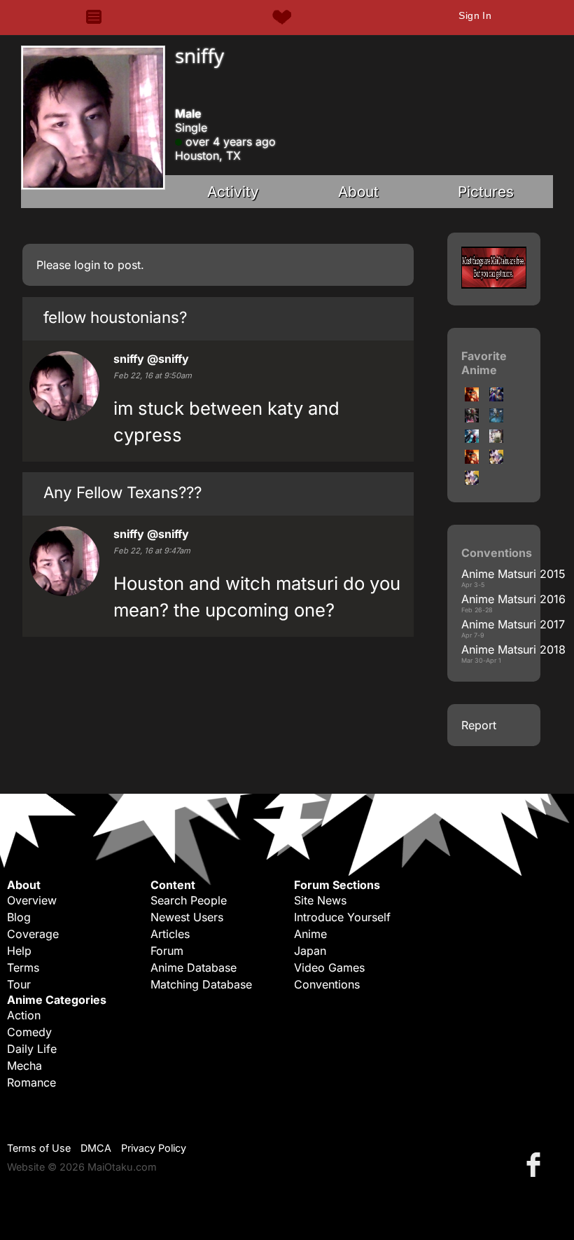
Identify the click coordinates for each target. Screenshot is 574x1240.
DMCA (95, 1148)
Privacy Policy (153, 1148)
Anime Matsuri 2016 (513, 599)
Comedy (29, 1032)
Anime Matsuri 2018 (513, 649)
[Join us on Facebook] (536, 1164)
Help (19, 951)
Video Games (329, 967)
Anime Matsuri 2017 (513, 624)
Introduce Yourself (342, 917)
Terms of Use (39, 1148)
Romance (31, 1082)
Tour (19, 984)
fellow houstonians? (115, 317)
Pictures (486, 191)
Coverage (33, 934)
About (358, 191)
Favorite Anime (484, 363)
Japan (310, 951)
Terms (23, 967)
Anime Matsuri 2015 (513, 574)
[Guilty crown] (472, 439)
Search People (188, 900)
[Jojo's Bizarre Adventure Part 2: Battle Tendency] (472, 397)
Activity (233, 191)
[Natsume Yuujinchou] (496, 418)
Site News (320, 900)
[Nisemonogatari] (472, 460)
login (87, 265)
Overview (32, 900)
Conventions (327, 984)
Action (24, 1015)
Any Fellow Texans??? (122, 492)
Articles (170, 934)
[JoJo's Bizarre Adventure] (496, 397)
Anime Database (193, 967)
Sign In (474, 15)
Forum (166, 951)
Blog (19, 917)
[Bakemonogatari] (496, 460)
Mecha (24, 1066)
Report (478, 725)
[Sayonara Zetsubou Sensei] (496, 439)
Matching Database (201, 984)
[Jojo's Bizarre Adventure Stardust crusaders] (472, 418)
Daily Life (32, 1049)
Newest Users (186, 917)
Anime (310, 934)
